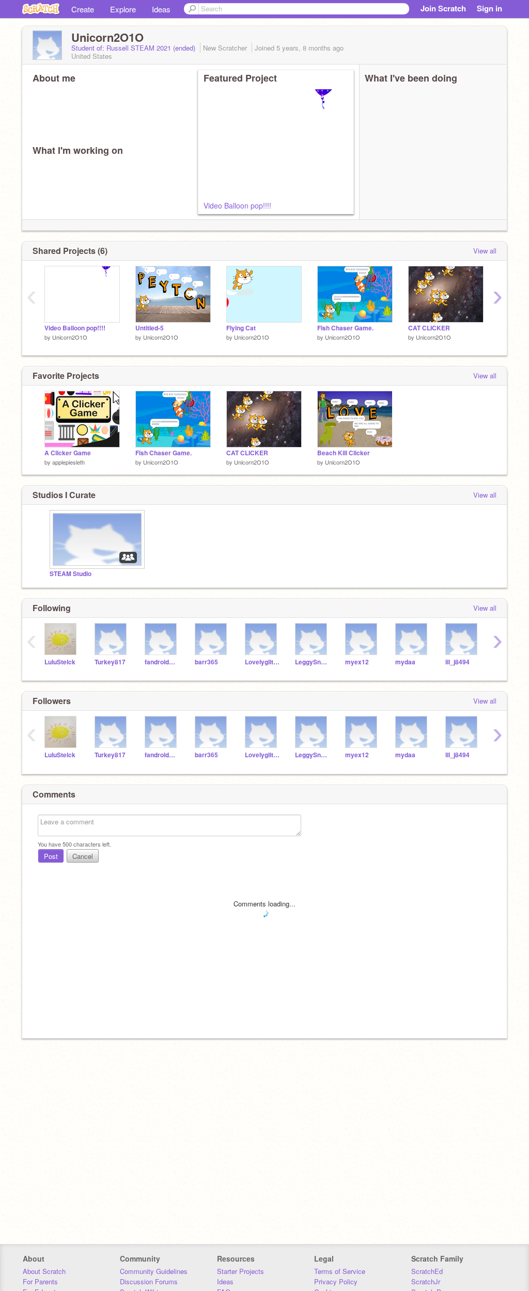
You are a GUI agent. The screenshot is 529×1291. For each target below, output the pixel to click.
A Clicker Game (67, 453)
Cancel (82, 856)
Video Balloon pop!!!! (237, 205)
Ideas (161, 9)
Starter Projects (240, 1271)
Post (51, 856)
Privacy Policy (335, 1281)
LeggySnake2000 (312, 662)
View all (484, 251)
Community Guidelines (154, 1271)
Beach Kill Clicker (343, 453)
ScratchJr (425, 1281)
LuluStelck (59, 662)
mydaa (405, 662)
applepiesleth (68, 462)
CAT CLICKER (429, 328)
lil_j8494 (457, 662)
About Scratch (44, 1271)
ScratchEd (427, 1271)
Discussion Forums (149, 1281)
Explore (123, 9)
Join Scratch (443, 8)
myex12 (357, 662)
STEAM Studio (70, 573)
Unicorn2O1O (69, 337)
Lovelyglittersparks (262, 662)
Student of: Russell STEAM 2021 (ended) (134, 48)
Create (82, 9)
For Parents (40, 1281)
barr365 (206, 662)
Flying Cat (241, 328)
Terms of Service (339, 1271)
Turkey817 (110, 662)
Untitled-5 (149, 328)
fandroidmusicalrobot (162, 662)
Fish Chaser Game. (345, 328)
